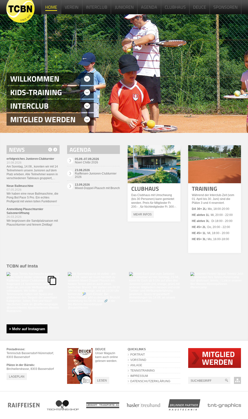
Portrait (137, 354)
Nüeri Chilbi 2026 (87, 160)
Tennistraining (142, 370)
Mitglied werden (43, 119)
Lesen (102, 380)
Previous (50, 150)
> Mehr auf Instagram (27, 329)
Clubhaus (145, 188)
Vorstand (138, 360)
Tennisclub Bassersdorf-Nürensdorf (20, 11)
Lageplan (16, 376)
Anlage (136, 365)
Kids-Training (36, 92)
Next (55, 150)
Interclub (29, 106)
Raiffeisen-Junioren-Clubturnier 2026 (95, 173)
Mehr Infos (142, 214)
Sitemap (237, 380)
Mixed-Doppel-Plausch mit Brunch (97, 186)
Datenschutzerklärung (150, 381)
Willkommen (34, 78)
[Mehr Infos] (154, 164)
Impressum (139, 376)
